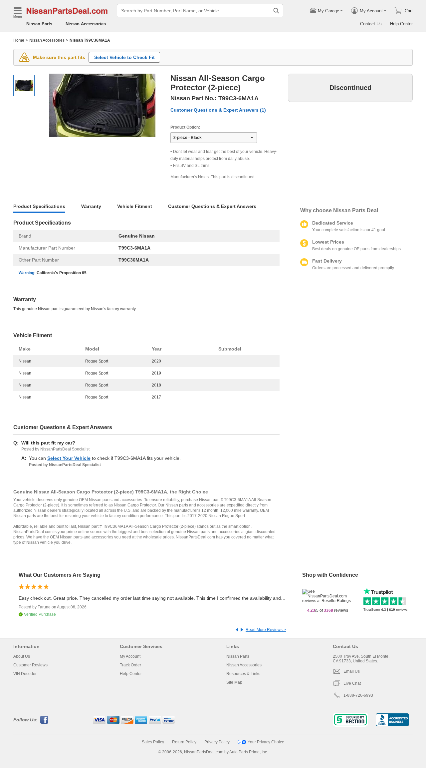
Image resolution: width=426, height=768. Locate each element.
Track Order (130, 665)
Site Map (234, 682)
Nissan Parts (39, 23)
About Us (21, 656)
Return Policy (184, 742)
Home (18, 40)
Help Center (401, 23)
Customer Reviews (30, 665)
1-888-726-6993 (358, 695)
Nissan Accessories (86, 23)
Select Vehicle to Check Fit (124, 57)
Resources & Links (243, 673)
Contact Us (371, 23)
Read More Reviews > (266, 629)
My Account (130, 656)
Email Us (351, 671)
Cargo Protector (141, 505)
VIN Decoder (25, 673)
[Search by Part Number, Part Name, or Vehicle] (276, 11)
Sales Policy (153, 742)
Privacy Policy (217, 742)
